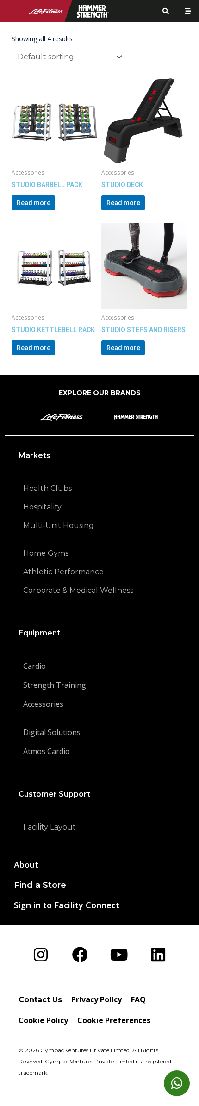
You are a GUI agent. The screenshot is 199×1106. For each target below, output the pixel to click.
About (26, 864)
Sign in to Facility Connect (66, 905)
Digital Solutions (52, 732)
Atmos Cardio (46, 751)
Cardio (34, 666)
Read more (33, 203)
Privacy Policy (96, 999)
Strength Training (54, 685)
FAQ (138, 999)
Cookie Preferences (113, 1020)
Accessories (43, 704)
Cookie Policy (43, 1020)
